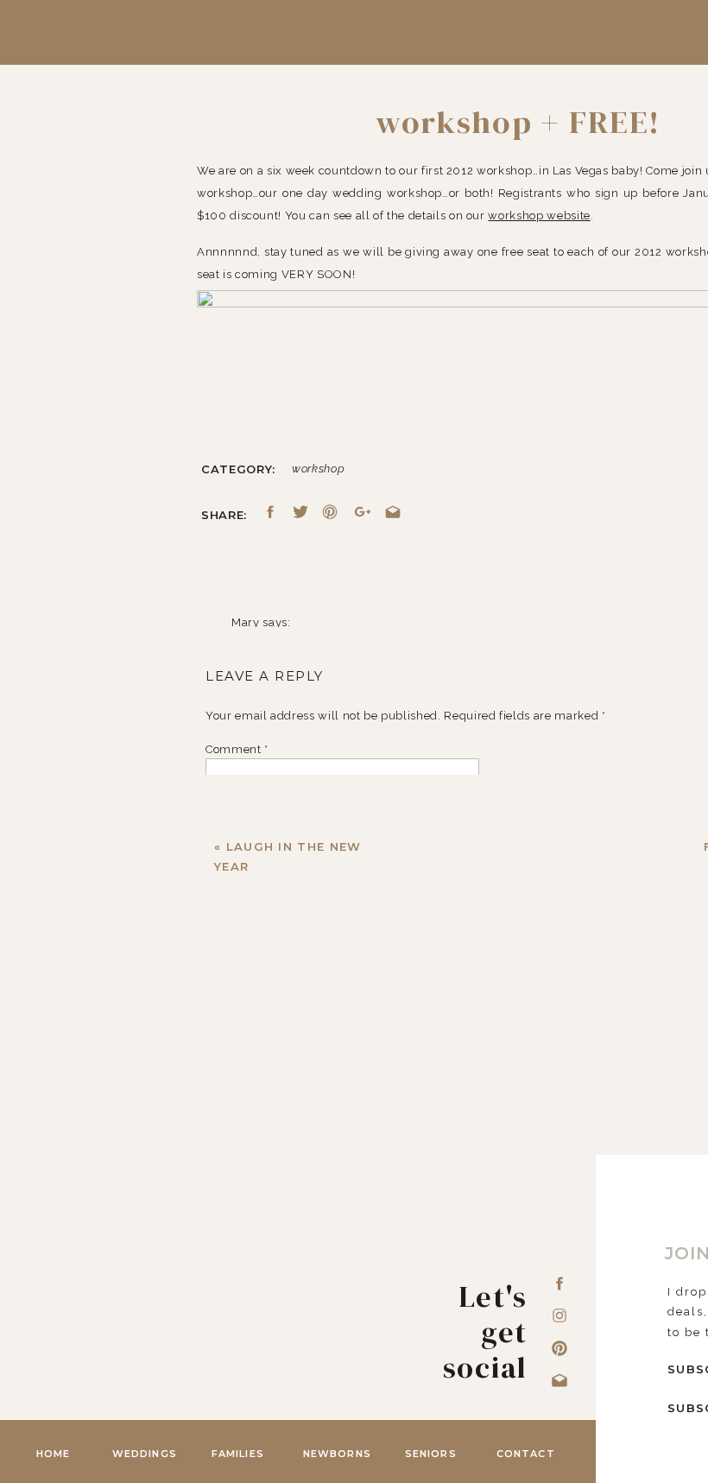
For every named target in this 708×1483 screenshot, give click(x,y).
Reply (247, 1347)
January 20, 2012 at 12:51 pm (313, 1410)
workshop (318, 468)
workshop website (539, 215)
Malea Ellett (265, 1387)
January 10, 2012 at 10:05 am (314, 644)
